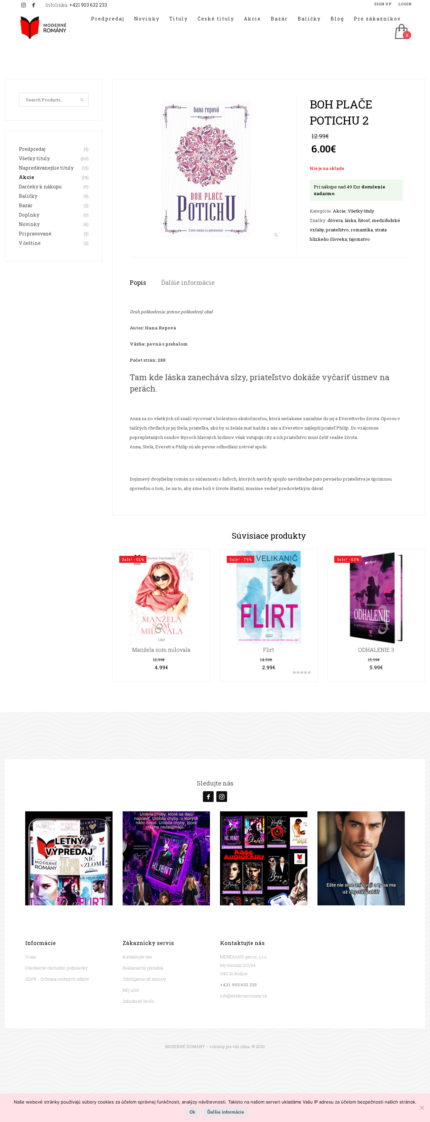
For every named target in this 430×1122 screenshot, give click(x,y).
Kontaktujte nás (137, 957)
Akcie (339, 211)
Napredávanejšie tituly (46, 168)
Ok (192, 1112)
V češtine (30, 243)
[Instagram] (23, 5)
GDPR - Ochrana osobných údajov (57, 979)
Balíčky (28, 196)
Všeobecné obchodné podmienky (56, 968)
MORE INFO (161, 629)
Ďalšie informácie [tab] (188, 282)
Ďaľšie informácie (225, 1112)
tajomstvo (359, 239)
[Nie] (421, 1107)
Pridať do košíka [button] (161, 615)
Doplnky (29, 215)
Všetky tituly (361, 211)
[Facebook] (34, 5)
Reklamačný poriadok (143, 968)
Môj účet (131, 990)
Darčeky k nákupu (40, 186)
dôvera (335, 220)
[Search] (82, 100)
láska (350, 220)
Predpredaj (32, 149)
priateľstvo (337, 230)
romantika (362, 230)
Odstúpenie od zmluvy (144, 979)
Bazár (26, 205)
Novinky (29, 224)
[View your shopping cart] (401, 32)
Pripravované (35, 233)
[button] (276, 235)
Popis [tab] (138, 282)
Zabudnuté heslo (138, 1001)
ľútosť (364, 220)
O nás (30, 957)
